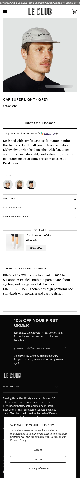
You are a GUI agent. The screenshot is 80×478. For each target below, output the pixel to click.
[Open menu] (9, 11)
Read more (10, 163)
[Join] (63, 347)
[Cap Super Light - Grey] (9, 185)
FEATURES (9, 198)
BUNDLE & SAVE (12, 207)
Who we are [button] (11, 387)
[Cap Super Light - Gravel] (20, 185)
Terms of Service (54, 359)
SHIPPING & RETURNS (15, 216)
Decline (38, 459)
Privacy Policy (18, 440)
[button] (40, 133)
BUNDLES (19, 2)
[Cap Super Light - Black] (31, 185)
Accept (38, 450)
